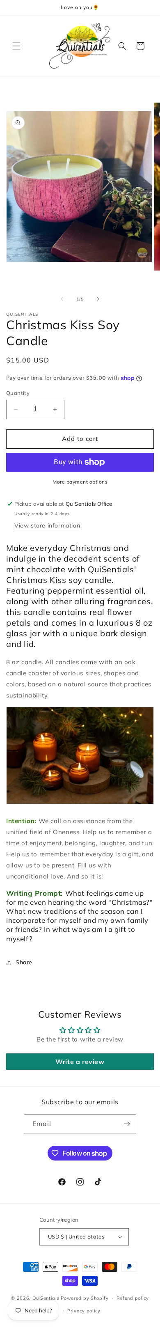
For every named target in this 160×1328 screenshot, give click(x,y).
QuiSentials (45, 1298)
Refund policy (133, 1298)
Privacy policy (84, 1311)
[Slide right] (98, 299)
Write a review (79, 1061)
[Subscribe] (127, 1123)
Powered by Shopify (85, 1298)
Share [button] (24, 962)
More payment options (80, 482)
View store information (47, 525)
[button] (16, 46)
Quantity (18, 393)
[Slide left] (62, 299)
